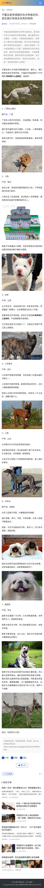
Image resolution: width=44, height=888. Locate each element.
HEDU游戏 (29, 882)
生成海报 (8, 774)
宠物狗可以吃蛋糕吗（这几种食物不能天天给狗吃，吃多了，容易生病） (28, 846)
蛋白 (34, 675)
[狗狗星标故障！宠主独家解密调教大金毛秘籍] (22, 864)
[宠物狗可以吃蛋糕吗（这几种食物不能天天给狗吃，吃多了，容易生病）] (8, 848)
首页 (3, 10)
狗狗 (15, 758)
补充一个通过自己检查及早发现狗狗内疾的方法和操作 (28, 804)
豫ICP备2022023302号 (33, 885)
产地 (5, 114)
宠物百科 (18, 870)
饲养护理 (4, 797)
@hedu (4, 24)
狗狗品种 (32, 24)
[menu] (40, 3)
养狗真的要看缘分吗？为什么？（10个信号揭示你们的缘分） (21, 828)
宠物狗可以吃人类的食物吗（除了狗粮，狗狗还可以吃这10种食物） (28, 816)
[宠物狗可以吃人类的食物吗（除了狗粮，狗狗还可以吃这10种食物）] (8, 818)
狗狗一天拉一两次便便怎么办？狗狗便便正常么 (21, 788)
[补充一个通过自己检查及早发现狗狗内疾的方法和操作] (8, 806)
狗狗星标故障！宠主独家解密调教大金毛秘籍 (20, 857)
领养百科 (4, 839)
